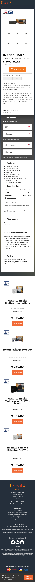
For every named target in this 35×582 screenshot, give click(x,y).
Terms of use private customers (17, 514)
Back (33, 6)
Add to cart (18, 323)
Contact (17, 520)
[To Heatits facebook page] (13, 544)
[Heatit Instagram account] (22, 544)
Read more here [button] (7, 579)
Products (2, 6)
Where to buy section (14, 244)
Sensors (7, 6)
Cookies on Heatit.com (17, 518)
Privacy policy (17, 516)
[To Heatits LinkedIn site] (17, 544)
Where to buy (17, 510)
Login (17, 78)
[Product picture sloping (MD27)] (9, 44)
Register (7, 78)
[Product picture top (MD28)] (26, 44)
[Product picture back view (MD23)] (9, 34)
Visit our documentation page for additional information (15, 157)
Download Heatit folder (17, 524)
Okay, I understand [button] (28, 577)
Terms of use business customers (17, 512)
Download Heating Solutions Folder (17, 526)
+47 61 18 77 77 (19, 502)
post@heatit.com (20, 504)
